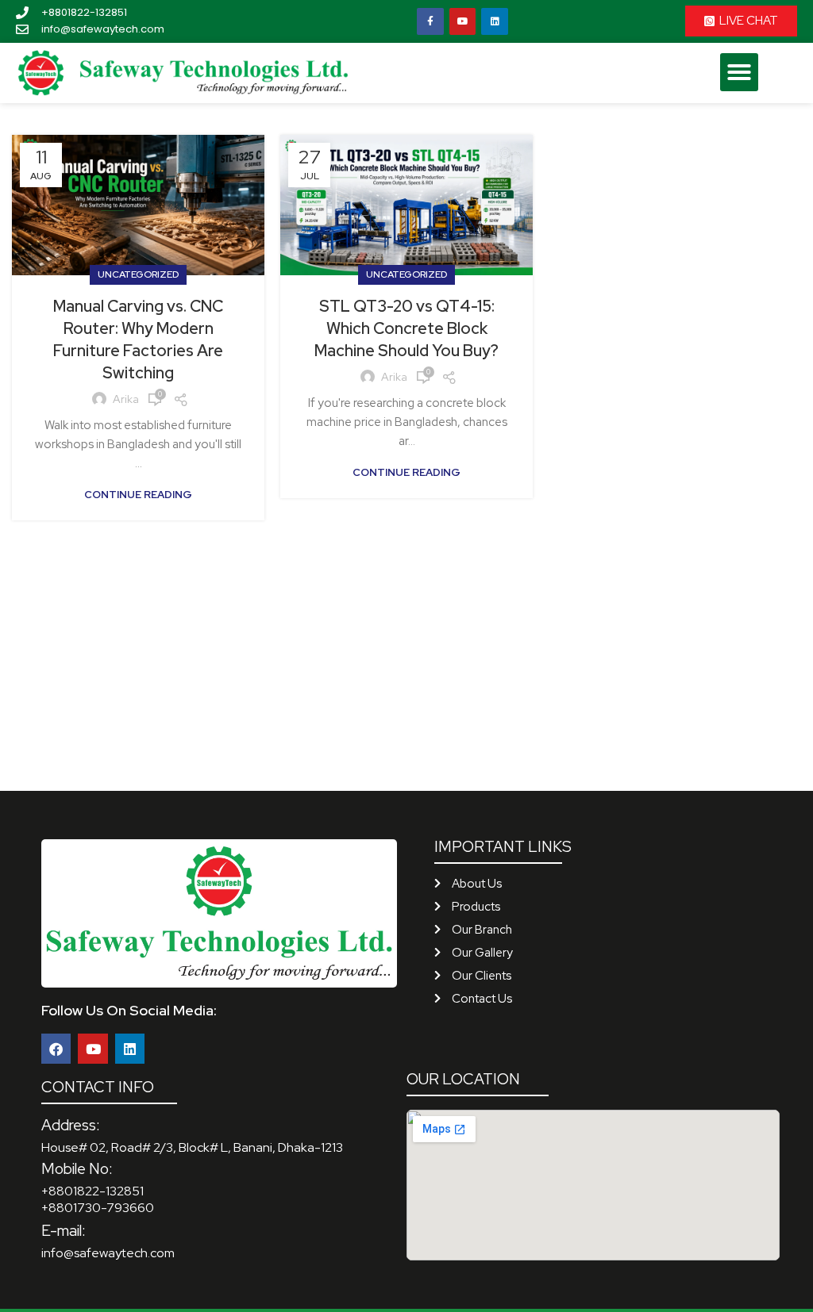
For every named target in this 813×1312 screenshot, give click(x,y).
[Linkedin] (494, 21)
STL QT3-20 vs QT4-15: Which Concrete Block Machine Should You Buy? (406, 328)
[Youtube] (462, 21)
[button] (739, 72)
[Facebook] (56, 1048)
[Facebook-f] (430, 21)
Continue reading (138, 494)
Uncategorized (138, 274)
